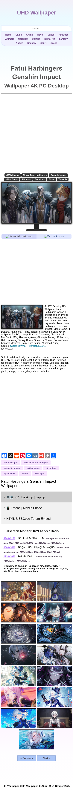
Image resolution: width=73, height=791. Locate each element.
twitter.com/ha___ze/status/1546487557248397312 (28, 345)
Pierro (51, 179)
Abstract (63, 34)
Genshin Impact (58, 175)
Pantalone (40, 179)
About (44, 786)
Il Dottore (26, 179)
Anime (29, 34)
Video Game (12, 179)
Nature (19, 43)
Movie (40, 34)
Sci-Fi (43, 43)
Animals (9, 39)
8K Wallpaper (30, 786)
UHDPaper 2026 (61, 786)
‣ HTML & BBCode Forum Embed (27, 518)
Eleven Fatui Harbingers (35, 175)
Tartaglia (62, 179)
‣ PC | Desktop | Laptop (24, 497)
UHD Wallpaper (36, 13)
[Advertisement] (36, 271)
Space (54, 43)
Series (51, 34)
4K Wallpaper (12, 175)
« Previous (26, 758)
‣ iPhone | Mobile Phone (23, 508)
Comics (36, 39)
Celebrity (23, 39)
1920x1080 (9, 556)
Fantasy (63, 39)
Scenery (31, 43)
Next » (46, 758)
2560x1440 (9, 547)
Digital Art (49, 39)
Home (8, 34)
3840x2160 (9, 538)
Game (19, 34)
